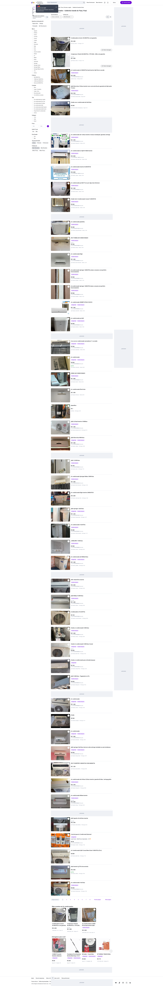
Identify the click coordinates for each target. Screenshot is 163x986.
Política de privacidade (44, 981)
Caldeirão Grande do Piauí (78, 7)
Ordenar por (34, 145)
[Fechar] (56, 7)
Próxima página (97, 899)
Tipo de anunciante (36, 140)
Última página (108, 899)
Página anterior (55, 899)
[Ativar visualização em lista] (107, 17)
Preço (33, 123)
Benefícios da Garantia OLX (37, 21)
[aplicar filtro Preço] (48, 126)
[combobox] (66, 2)
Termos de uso (34, 981)
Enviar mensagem (107, 49)
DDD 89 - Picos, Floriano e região (64, 7)
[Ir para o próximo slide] (111, 951)
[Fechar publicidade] (53, 978)
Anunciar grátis (127, 2)
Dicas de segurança (40, 978)
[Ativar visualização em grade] (110, 17)
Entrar (114, 2)
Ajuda (32, 978)
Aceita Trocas (35, 129)
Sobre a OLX (48, 978)
